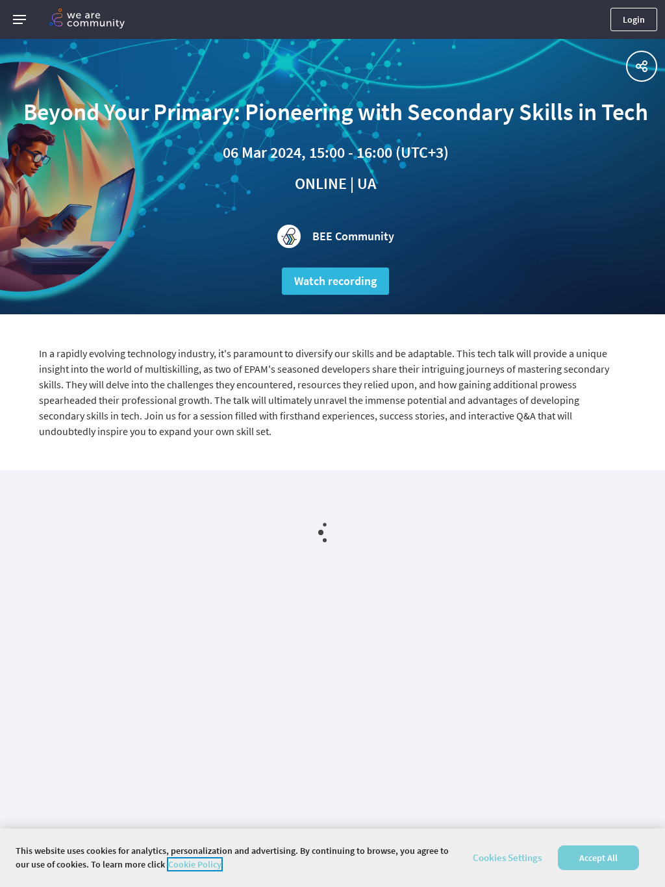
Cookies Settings (507, 857)
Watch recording (335, 280)
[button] (19, 19)
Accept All (598, 858)
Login (634, 19)
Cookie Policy (194, 864)
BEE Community (353, 236)
